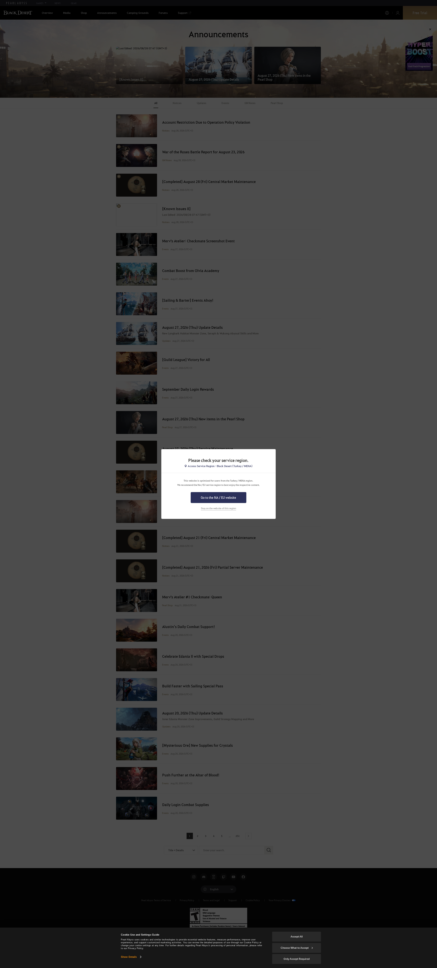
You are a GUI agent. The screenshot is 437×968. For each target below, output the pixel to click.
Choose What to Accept (295, 947)
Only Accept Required (297, 958)
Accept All (297, 936)
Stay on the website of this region (218, 508)
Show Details (129, 956)
